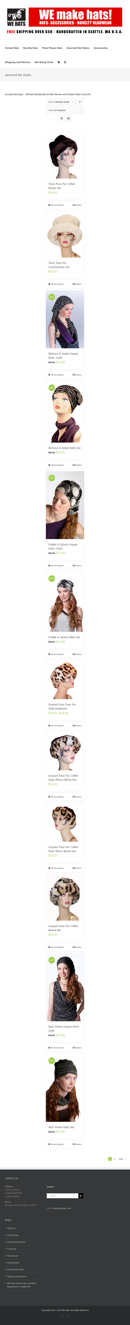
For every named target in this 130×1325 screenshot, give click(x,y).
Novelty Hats (13, 1262)
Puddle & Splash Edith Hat (64, 637)
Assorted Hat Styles (16, 1242)
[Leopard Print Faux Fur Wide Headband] (65, 680)
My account (12, 1255)
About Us (11, 1228)
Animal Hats (13, 1235)
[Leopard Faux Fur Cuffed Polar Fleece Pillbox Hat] (65, 751)
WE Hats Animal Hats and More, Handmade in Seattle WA (22, 1285)
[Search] (65, 62)
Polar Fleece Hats (15, 1269)
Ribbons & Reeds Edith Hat (64, 448)
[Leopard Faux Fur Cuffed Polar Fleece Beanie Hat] (65, 822)
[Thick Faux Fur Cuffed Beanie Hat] (65, 155)
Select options (57, 205)
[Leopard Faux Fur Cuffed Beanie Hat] (65, 897)
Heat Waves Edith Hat (61, 1127)
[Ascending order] (80, 101)
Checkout (11, 1249)
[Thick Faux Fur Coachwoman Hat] (65, 234)
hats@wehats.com (62, 1208)
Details (78, 205)
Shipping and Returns (17, 1276)
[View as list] (68, 118)
